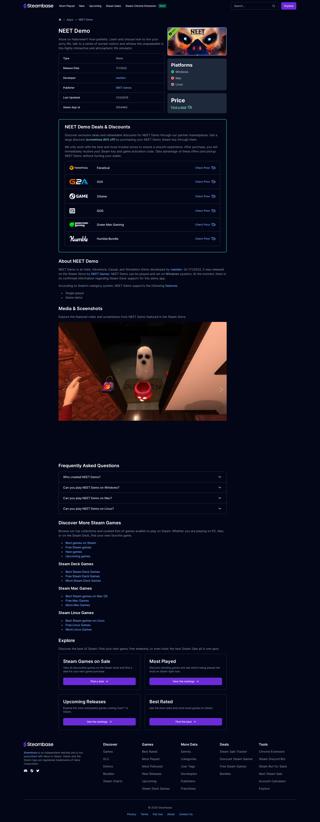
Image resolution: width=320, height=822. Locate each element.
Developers (189, 774)
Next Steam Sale (270, 774)
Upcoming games (78, 556)
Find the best (184, 721)
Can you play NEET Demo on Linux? (88, 508)
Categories (188, 759)
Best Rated (149, 751)
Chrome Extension (272, 751)
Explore (288, 5)
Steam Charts (112, 781)
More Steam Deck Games (83, 580)
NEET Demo (86, 19)
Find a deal (97, 681)
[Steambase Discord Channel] (25, 770)
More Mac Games (78, 605)
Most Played (67, 5)
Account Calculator (272, 781)
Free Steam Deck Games (83, 576)
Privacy (131, 814)
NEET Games (124, 87)
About (171, 814)
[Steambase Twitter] (37, 770)
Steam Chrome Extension (141, 5)
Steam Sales (113, 5)
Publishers (188, 781)
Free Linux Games (78, 625)
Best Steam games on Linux (85, 620)
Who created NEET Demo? (81, 477)
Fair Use (158, 814)
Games (108, 751)
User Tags (188, 766)
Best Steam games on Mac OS (87, 596)
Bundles (108, 774)
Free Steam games (78, 547)
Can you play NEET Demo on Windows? (91, 487)
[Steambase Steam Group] (31, 770)
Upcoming (95, 5)
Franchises (188, 788)
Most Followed (152, 766)
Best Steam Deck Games (83, 572)
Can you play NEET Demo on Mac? (87, 498)
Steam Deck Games (156, 788)
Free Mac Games (77, 600)
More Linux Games (79, 629)
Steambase (31, 752)
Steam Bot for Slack (273, 766)
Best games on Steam (81, 543)
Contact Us (186, 814)
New (82, 5)
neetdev (121, 77)
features (171, 286)
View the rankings (184, 681)
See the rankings (97, 721)
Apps (70, 19)
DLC (106, 759)
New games (74, 552)
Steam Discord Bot (272, 759)
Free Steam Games (233, 766)
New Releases (151, 774)
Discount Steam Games (236, 759)
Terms (144, 814)
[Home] (60, 19)
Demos (108, 766)
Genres (186, 751)
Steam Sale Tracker (233, 751)
